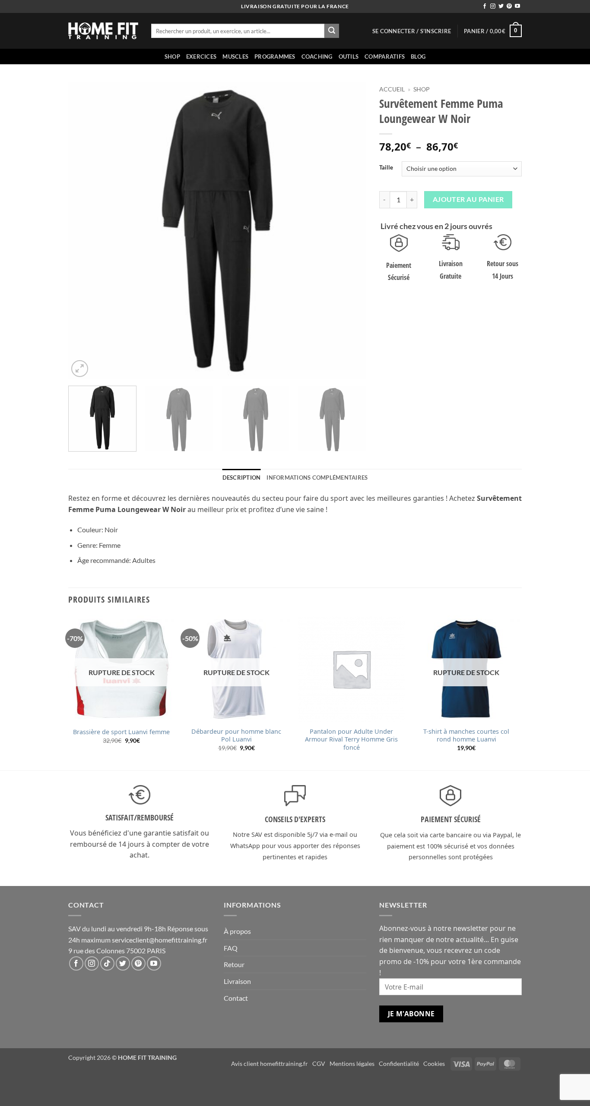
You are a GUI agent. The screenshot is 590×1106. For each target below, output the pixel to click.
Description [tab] (241, 477)
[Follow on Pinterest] (509, 6)
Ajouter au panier (468, 199)
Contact (236, 998)
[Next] (349, 230)
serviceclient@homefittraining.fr (159, 940)
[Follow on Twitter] (501, 6)
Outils (349, 56)
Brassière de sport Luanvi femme (121, 732)
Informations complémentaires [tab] (317, 477)
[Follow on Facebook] (484, 6)
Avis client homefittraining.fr (269, 1063)
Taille (386, 168)
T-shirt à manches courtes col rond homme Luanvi (466, 736)
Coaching (317, 56)
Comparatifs (385, 56)
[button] (411, 31)
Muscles (235, 56)
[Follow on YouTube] (517, 6)
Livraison (237, 981)
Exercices (201, 56)
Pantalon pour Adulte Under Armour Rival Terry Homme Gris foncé (351, 739)
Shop (172, 56)
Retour (234, 964)
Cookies (434, 1063)
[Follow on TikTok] (107, 963)
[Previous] (85, 230)
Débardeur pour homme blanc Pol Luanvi (236, 736)
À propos (237, 931)
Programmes (274, 56)
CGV (318, 1063)
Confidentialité (399, 1063)
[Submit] (331, 31)
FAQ (231, 948)
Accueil (392, 89)
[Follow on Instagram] (492, 6)
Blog (418, 56)
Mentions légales (352, 1063)
